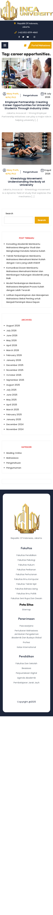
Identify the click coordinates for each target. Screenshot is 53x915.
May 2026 (11, 340)
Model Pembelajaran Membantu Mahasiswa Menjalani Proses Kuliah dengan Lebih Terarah (25, 287)
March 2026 (12, 350)
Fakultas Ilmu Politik (26, 593)
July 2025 (11, 389)
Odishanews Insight (26, 687)
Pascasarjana (26, 625)
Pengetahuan (30, 95)
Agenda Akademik (26, 677)
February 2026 (14, 355)
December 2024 (15, 424)
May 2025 (11, 399)
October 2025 (13, 375)
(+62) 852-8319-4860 (28, 32)
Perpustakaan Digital (26, 673)
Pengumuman (13, 467)
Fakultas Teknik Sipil (26, 584)
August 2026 (13, 325)
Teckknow (26, 697)
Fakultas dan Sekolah (26, 663)
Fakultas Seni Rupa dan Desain (26, 598)
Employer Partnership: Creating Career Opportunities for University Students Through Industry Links (26, 105)
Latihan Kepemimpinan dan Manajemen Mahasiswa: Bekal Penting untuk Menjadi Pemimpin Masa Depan (27, 299)
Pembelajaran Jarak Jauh (26, 682)
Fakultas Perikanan (26, 569)
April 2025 (11, 404)
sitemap (26, 609)
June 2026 (11, 335)
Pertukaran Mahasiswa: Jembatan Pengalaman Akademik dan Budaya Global (26, 634)
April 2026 (11, 345)
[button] (4, 45)
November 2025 (14, 370)
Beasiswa (26, 668)
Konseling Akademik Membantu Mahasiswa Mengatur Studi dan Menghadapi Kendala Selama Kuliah (25, 247)
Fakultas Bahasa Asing (26, 588)
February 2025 (14, 414)
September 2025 (15, 379)
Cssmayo (26, 692)
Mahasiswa (12, 457)
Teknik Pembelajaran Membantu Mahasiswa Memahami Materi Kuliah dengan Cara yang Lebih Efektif (25, 259)
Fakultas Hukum (26, 564)
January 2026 (13, 360)
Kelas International (26, 647)
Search (9, 213)
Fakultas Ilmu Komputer (26, 579)
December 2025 (14, 365)
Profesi (26, 642)
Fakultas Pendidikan (26, 555)
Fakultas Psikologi (26, 560)
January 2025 (13, 419)
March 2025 (12, 409)
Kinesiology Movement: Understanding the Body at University (26, 181)
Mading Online (14, 453)
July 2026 (11, 330)
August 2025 (13, 384)
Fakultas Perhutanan (26, 574)
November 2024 (15, 429)
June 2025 (11, 394)
